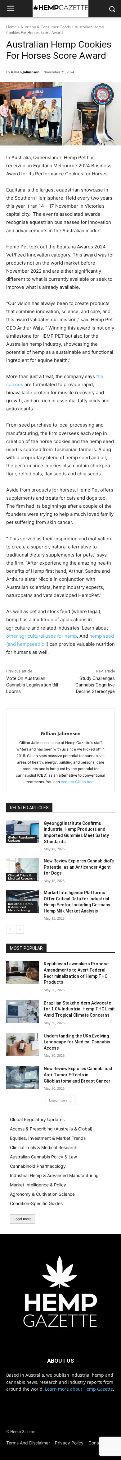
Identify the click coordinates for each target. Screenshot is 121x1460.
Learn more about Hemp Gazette (79, 1389)
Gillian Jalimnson (25, 72)
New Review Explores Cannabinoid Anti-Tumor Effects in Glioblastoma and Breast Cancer (78, 1074)
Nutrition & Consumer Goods (46, 27)
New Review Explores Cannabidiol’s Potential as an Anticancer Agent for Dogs (79, 867)
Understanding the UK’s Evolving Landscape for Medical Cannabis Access (77, 1042)
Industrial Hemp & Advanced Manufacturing (20, 907)
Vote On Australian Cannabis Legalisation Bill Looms (32, 685)
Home (11, 27)
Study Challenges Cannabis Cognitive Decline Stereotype (95, 685)
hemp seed (101, 636)
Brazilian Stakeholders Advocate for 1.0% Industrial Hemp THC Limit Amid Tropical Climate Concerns (79, 1009)
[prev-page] (10, 930)
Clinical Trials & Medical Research (21, 876)
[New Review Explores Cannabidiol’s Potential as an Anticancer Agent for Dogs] (22, 869)
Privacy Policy (69, 1442)
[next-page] (20, 930)
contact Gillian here (78, 781)
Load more (58, 1100)
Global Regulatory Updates (21, 839)
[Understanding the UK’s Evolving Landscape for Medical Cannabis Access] (22, 1044)
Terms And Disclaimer (28, 1442)
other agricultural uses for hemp (41, 636)
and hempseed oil (27, 644)
